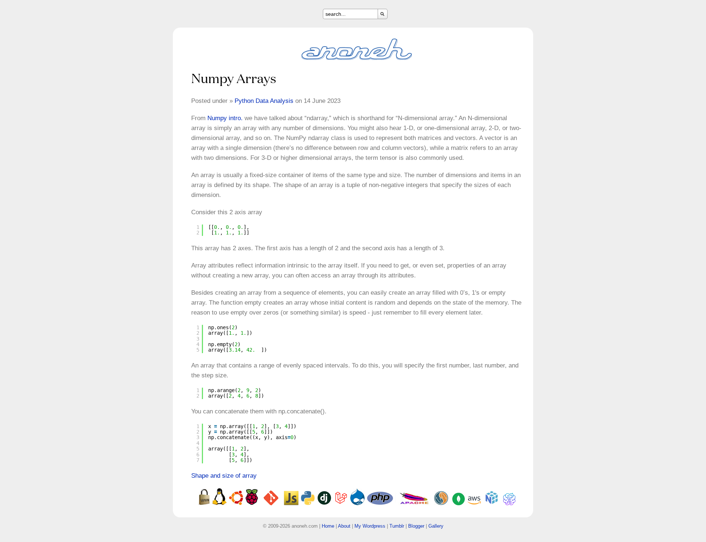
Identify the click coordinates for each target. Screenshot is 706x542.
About (344, 526)
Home (328, 526)
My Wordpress (369, 526)
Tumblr (396, 526)
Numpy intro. (225, 118)
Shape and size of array (224, 475)
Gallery (435, 526)
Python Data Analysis (264, 100)
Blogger (416, 526)
